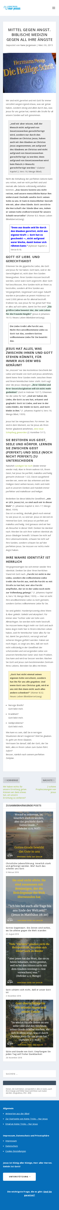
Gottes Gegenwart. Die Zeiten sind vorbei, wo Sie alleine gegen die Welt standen (28, 929)
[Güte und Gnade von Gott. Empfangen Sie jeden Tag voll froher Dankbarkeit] (29, 1023)
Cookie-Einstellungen (15, 1151)
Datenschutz (11, 1145)
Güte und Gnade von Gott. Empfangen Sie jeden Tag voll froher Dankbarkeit (28, 1052)
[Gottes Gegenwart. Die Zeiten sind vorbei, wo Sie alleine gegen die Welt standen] (29, 900)
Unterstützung (18, 1176)
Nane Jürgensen (28, 45)
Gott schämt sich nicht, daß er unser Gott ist (28, 991)
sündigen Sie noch (24, 465)
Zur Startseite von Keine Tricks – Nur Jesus (26, 1118)
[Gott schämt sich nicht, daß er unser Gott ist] (29, 962)
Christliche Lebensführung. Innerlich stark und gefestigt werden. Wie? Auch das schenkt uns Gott (28, 866)
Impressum (11, 1140)
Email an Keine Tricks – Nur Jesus (21, 1123)
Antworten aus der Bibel (17, 1113)
